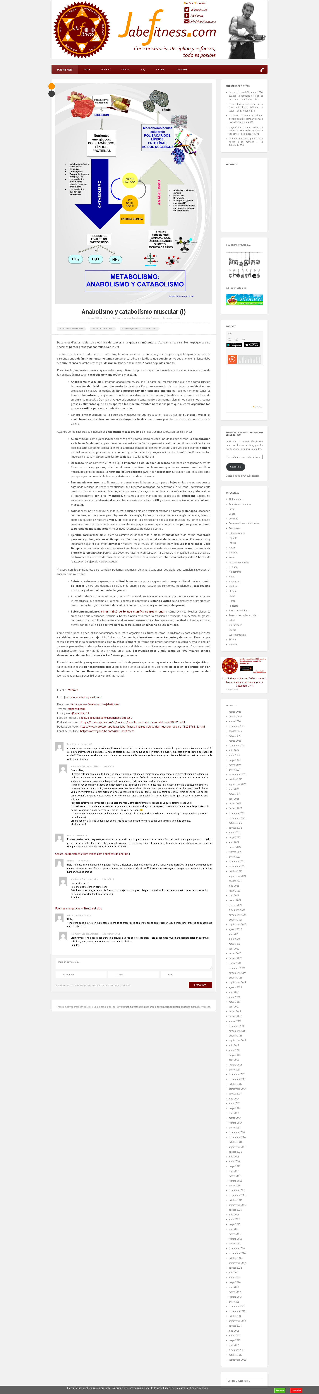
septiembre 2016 (237, 1147)
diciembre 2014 (237, 1248)
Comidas (233, 518)
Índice (87, 69)
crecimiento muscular (102, 328)
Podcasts (233, 605)
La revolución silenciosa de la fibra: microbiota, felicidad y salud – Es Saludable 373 (246, 107)
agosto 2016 (235, 1151)
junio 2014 (234, 1277)
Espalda (233, 538)
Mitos (231, 576)
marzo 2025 (235, 740)
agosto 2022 (235, 827)
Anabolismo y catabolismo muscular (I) (134, 311)
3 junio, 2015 (108, 879)
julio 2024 (234, 750)
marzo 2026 (235, 711)
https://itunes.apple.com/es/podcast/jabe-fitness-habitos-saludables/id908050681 (133, 722)
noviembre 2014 (237, 1253)
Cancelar (296, 1390)
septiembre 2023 (237, 784)
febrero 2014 (235, 1296)
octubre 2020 (235, 919)
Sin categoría (235, 625)
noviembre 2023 (237, 774)
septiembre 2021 (237, 876)
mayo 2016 (234, 1166)
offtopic (233, 591)
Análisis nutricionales (240, 504)
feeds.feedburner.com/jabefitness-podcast (105, 717)
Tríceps (232, 639)
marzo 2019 (235, 1011)
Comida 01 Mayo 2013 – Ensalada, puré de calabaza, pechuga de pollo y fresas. (166, 1006)
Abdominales (236, 499)
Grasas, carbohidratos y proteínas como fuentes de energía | (92, 854)
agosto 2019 (235, 987)
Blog (142, 69)
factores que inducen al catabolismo (139, 328)
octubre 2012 (235, 1355)
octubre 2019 (235, 977)
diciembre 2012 (237, 1350)
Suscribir (235, 467)
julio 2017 (234, 1098)
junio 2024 (234, 755)
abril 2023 (234, 798)
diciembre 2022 (237, 813)
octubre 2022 (235, 823)
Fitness (107, 318)
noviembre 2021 (237, 866)
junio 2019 (234, 997)
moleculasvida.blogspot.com (83, 697)
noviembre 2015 (237, 1195)
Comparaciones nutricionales (244, 523)
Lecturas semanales (239, 562)
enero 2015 (235, 1243)
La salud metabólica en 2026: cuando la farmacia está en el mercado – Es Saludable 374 (246, 96)
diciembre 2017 (237, 1074)
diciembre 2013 (237, 1306)
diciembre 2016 (237, 1132)
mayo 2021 (234, 890)
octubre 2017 (235, 1084)
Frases (232, 547)
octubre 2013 (235, 1316)
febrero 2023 (235, 808)
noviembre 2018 (237, 1030)
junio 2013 (234, 1335)
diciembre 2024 (237, 745)
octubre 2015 (235, 1200)
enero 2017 (235, 1127)
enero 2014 (235, 1301)
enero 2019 (235, 1021)
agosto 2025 (235, 731)
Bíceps (232, 509)
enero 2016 (235, 1185)
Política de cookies (197, 1387)
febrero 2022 (235, 851)
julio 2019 (234, 992)
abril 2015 (234, 1229)
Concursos (234, 528)
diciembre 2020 (237, 909)
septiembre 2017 (237, 1088)
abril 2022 (234, 842)
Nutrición (116, 318)
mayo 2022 (234, 837)
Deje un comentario (171, 318)
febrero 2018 (235, 1064)
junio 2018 (234, 1050)
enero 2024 (235, 769)
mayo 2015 (234, 1224)
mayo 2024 (234, 760)
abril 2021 (234, 895)
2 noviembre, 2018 (83, 915)
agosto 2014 (235, 1267)
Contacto (160, 69)
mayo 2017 (234, 1108)
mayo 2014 (234, 1282)
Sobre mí (105, 69)
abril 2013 (234, 1345)
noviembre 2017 (237, 1079)
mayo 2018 (234, 1055)
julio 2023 (234, 789)
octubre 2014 (235, 1258)
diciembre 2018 (237, 1026)
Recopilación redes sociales (243, 615)
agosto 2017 (235, 1093)
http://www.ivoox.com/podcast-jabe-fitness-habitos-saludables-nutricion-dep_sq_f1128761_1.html (142, 726)
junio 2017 (234, 1103)
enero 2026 (235, 721)
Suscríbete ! (182, 69)
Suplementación (237, 634)
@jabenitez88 (198, 9)
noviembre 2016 (237, 1137)
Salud (232, 620)
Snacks (232, 630)
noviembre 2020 (237, 914)
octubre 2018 (235, 1035)
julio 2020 (234, 934)
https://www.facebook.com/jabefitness (95, 704)
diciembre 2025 (237, 726)
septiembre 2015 (237, 1205)
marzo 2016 (235, 1176)
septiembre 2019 (237, 982)
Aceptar (280, 1390)
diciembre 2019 (237, 968)
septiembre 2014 (237, 1263)
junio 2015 (234, 1219)
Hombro (233, 557)
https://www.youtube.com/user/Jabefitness (107, 731)
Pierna (232, 600)
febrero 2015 (235, 1238)
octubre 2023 (235, 779)
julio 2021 (234, 885)
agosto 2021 (235, 880)
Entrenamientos (237, 533)
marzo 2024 (235, 765)
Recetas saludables (239, 610)
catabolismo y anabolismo (71, 328)
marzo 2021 (235, 900)
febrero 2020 (235, 958)
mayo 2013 (234, 1340)
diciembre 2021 (237, 861)
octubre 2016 (235, 1142)
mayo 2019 (234, 1001)
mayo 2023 (234, 794)
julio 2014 (234, 1272)
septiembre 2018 (237, 1040)
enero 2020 (235, 963)
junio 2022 (234, 832)
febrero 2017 (235, 1122)
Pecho (232, 596)
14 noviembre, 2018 (111, 934)
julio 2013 (234, 1330)
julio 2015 (234, 1214)
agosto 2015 (235, 1209)
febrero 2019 (235, 1016)
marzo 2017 (235, 1117)
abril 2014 (234, 1287)
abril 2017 (234, 1113)
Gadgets (233, 552)
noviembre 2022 (237, 818)
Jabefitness (197, 15)
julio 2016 (234, 1156)
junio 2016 (234, 1161)
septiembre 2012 (237, 1359)
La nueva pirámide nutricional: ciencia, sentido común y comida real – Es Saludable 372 (246, 119)
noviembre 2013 (237, 1311)
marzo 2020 (235, 953)
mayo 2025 (234, 736)
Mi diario (233, 567)
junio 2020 (234, 938)
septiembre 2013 (237, 1321)
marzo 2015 (235, 1234)
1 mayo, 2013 (93, 318)
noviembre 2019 (237, 972)
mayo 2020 (234, 943)
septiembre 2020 (237, 924)
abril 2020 (234, 948)
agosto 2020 (235, 929)
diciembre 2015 (237, 1190)
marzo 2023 (235, 803)
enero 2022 (235, 856)
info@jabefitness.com (203, 21)
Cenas (232, 513)
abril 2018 (234, 1059)
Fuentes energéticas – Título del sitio (78, 908)
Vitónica (125, 69)
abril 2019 (234, 1006)
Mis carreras (235, 571)
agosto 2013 (235, 1325)
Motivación (234, 581)
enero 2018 (235, 1069)
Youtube (233, 644)
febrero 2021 (235, 905)
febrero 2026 (235, 716)
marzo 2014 (235, 1292)
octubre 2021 (235, 871)
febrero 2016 (235, 1180)
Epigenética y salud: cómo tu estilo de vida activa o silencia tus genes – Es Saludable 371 (246, 130)
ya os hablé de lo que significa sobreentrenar (133, 611)
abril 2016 (234, 1171)
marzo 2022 (235, 847)
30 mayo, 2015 (84, 860)
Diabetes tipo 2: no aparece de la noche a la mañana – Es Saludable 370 (246, 142)
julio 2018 (234, 1045)
